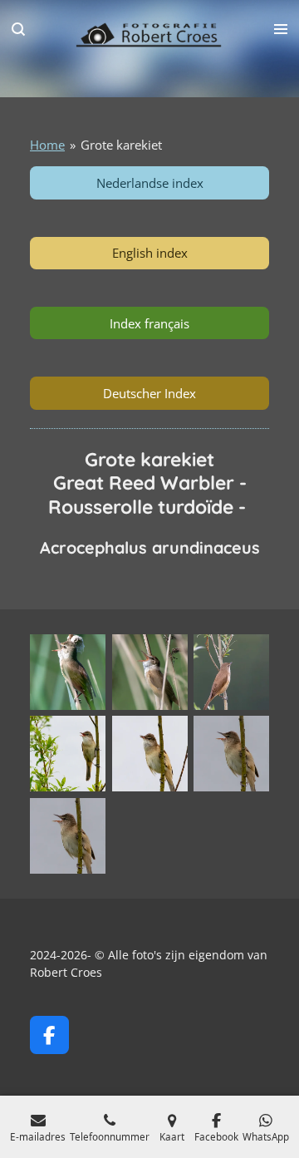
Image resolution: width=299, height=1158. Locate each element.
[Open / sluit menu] (280, 29)
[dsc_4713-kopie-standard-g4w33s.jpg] (68, 753)
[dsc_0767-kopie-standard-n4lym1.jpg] (68, 672)
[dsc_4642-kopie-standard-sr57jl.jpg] (231, 672)
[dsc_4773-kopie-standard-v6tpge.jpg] (150, 753)
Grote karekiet (121, 144)
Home (47, 144)
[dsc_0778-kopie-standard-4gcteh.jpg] (150, 672)
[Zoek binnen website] (18, 29)
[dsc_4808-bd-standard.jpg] (68, 836)
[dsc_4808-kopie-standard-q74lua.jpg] (231, 753)
